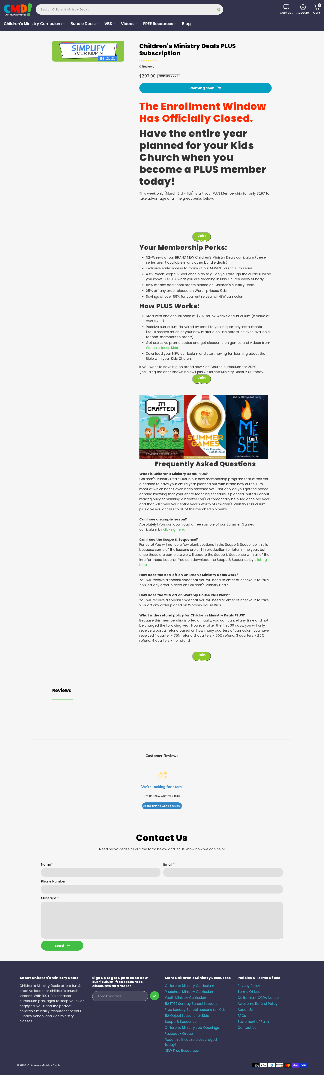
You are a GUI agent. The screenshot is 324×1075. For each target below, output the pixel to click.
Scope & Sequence (180, 1021)
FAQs (242, 1015)
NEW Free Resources (182, 1050)
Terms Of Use (249, 991)
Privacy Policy (249, 985)
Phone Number (53, 881)
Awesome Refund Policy (258, 1003)
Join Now (201, 237)
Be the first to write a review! (162, 806)
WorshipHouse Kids (162, 347)
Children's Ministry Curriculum (189, 985)
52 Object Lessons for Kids (187, 1015)
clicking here (173, 529)
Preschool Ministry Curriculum (189, 991)
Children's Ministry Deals (43, 1065)
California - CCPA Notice (258, 997)
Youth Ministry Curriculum (186, 997)
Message (50, 898)
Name (47, 864)
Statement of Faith (253, 1021)
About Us (245, 1009)
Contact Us (247, 1027)
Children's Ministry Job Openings (192, 1027)
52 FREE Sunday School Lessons (191, 1003)
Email (169, 864)
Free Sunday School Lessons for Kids (195, 1009)
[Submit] (154, 995)
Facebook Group (179, 1033)
